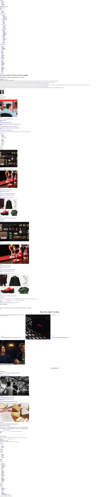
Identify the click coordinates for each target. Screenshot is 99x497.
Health (2, 61)
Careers (2, 492)
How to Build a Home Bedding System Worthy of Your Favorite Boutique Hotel (8, 126)
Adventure (3, 465)
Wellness (3, 3)
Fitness (4, 31)
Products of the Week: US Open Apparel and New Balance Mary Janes (7, 193)
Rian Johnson (46, 87)
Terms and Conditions (6, 302)
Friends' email (1, 431)
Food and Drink (3, 68)
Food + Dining (5, 16)
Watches (4, 28)
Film (2, 50)
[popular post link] (8, 187)
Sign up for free (14, 131)
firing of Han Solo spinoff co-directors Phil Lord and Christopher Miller (31, 82)
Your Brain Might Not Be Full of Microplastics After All (6, 122)
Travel (4, 17)
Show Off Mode (5, 18)
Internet (4, 23)
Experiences (3, 1)
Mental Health (5, 33)
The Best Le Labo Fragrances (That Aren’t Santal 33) (6, 169)
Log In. (5, 137)
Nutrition (3, 63)
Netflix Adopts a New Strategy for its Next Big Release (35, 337)
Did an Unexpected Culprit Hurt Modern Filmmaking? (60, 337)
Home (4, 38)
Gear (0, 216)
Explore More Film (54, 368)
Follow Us (1, 6)
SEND (1, 432)
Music (2, 52)
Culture (2, 2)
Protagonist (3, 457)
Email (8, 300)
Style (2, 24)
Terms (2, 490)
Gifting (4, 42)
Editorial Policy (3, 488)
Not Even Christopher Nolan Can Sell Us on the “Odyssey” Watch (11, 337)
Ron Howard (13, 87)
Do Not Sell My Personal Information (6, 494)
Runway (3, 473)
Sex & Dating (4, 19)
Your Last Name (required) (10, 428)
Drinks (1, 188)
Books (4, 21)
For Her (4, 40)
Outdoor (4, 39)
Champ (2, 456)
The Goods (3, 4)
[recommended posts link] (12, 327)
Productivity (4, 34)
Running (4, 35)
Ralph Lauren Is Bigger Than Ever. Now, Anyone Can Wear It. (7, 197)
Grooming (4, 29)
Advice (4, 30)
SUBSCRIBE (3, 136)
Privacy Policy (12, 302)
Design (4, 22)
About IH (3, 487)
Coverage (3, 455)
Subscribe (4, 6)
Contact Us (3, 489)
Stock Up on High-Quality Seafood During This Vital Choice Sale (8, 401)
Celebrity (3, 54)
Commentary (4, 25)
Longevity (4, 32)
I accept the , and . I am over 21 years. (10, 302)
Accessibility (3, 493)
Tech (2, 70)
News (4, 26)
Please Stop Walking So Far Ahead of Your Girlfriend (7, 397)
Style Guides (4, 27)
